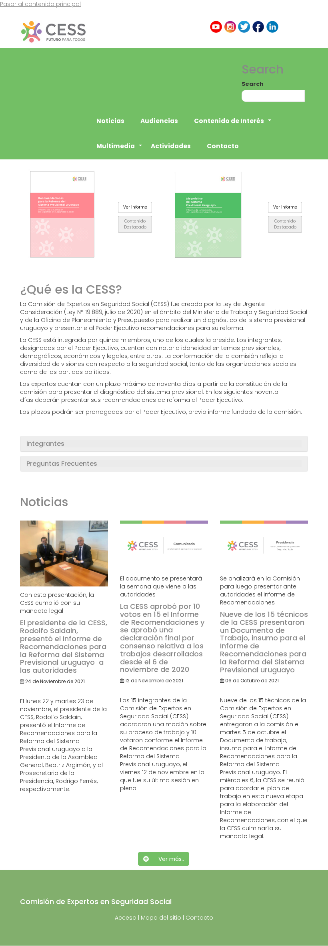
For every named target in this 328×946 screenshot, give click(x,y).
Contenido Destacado (135, 224)
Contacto (223, 146)
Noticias (110, 121)
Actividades (171, 146)
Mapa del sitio (161, 918)
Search (253, 84)
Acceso (125, 918)
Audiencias (159, 121)
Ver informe (135, 207)
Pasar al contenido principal (40, 4)
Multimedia (119, 150)
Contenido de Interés (233, 125)
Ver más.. (166, 859)
